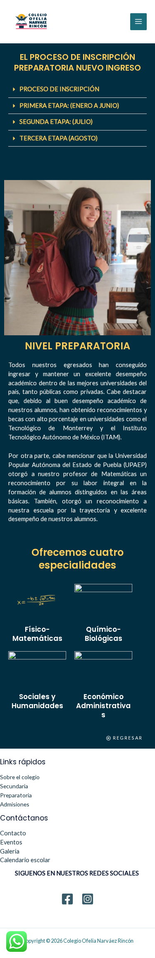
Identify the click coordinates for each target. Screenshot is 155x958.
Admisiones (14, 804)
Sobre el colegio (20, 776)
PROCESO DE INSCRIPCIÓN (59, 88)
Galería (9, 851)
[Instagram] (87, 899)
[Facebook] (67, 899)
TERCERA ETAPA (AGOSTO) (58, 138)
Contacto (13, 833)
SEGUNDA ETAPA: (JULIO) (56, 121)
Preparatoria (16, 795)
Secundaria (14, 786)
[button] (77, 89)
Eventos (11, 842)
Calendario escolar (25, 859)
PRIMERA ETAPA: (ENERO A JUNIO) (69, 105)
